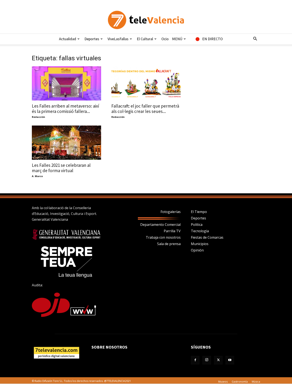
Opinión (197, 250)
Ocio (165, 38)
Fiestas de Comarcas (207, 237)
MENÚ (177, 38)
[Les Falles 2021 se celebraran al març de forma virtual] (66, 143)
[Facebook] (195, 360)
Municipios (199, 243)
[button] (255, 39)
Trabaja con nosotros (163, 237)
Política (196, 224)
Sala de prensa (169, 243)
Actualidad (67, 38)
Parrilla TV (172, 231)
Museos (223, 381)
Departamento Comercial (160, 224)
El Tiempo (199, 211)
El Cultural (145, 38)
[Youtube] (230, 360)
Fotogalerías (171, 211)
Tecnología (200, 231)
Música (256, 381)
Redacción (38, 116)
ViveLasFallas (118, 38)
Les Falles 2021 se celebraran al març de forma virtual (61, 167)
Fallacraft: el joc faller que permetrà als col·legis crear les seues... (145, 108)
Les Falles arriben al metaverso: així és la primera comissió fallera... (65, 108)
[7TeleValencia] (146, 20)
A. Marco (37, 176)
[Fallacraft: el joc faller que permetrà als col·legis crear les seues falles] (146, 83)
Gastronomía (240, 381)
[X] (218, 360)
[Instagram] (206, 360)
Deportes (91, 38)
